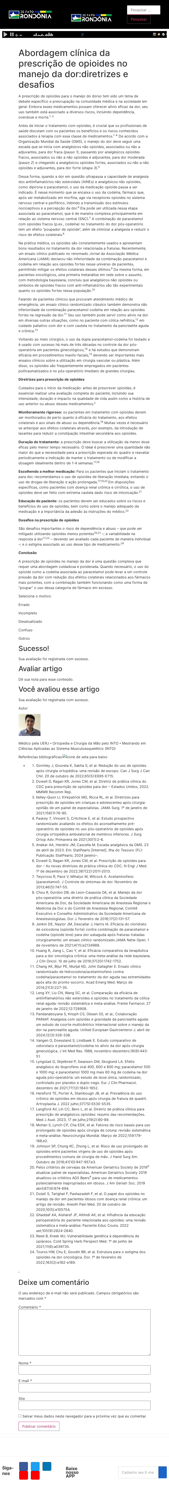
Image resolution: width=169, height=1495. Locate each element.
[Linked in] (46, 1466)
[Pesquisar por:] (143, 10)
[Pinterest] (35, 1475)
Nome (24, 1363)
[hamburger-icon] (122, 8)
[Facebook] (23, 1466)
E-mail (25, 1380)
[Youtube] (23, 1475)
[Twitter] (35, 1466)
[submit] (162, 1472)
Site (21, 1398)
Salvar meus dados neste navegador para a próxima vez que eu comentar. (84, 1416)
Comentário (29, 1307)
